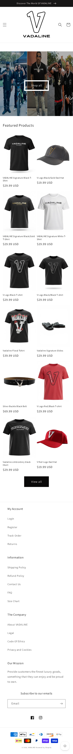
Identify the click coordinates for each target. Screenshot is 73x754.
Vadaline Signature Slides (50, 350)
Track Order (14, 535)
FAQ (9, 592)
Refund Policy (15, 575)
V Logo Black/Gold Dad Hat (50, 177)
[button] (5, 25)
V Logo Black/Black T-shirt (50, 294)
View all (36, 481)
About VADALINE (17, 624)
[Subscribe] (61, 703)
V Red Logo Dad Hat (47, 462)
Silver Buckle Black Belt (15, 406)
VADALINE (31, 747)
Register (12, 527)
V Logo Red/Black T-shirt (49, 406)
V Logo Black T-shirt (13, 294)
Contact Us (14, 584)
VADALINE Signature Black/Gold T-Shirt (19, 238)
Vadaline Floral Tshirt (14, 350)
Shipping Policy (16, 567)
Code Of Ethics (16, 641)
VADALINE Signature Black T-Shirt (17, 179)
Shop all (36, 85)
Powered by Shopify (43, 747)
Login (10, 518)
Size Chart (13, 601)
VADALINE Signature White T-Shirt (51, 238)
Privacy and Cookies (19, 649)
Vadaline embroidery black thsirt (17, 463)
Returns (12, 544)
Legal (10, 633)
